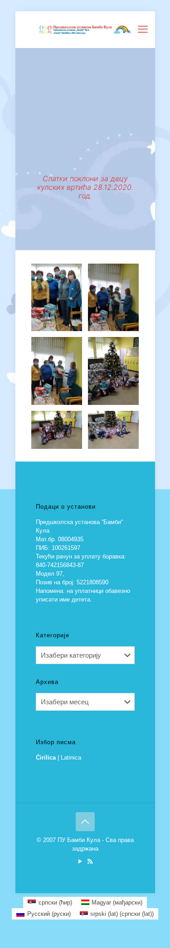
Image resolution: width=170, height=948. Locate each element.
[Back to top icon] (85, 821)
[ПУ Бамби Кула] (85, 29)
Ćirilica (46, 757)
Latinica (71, 757)
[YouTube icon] (80, 861)
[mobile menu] (143, 29)
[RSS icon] (90, 861)
